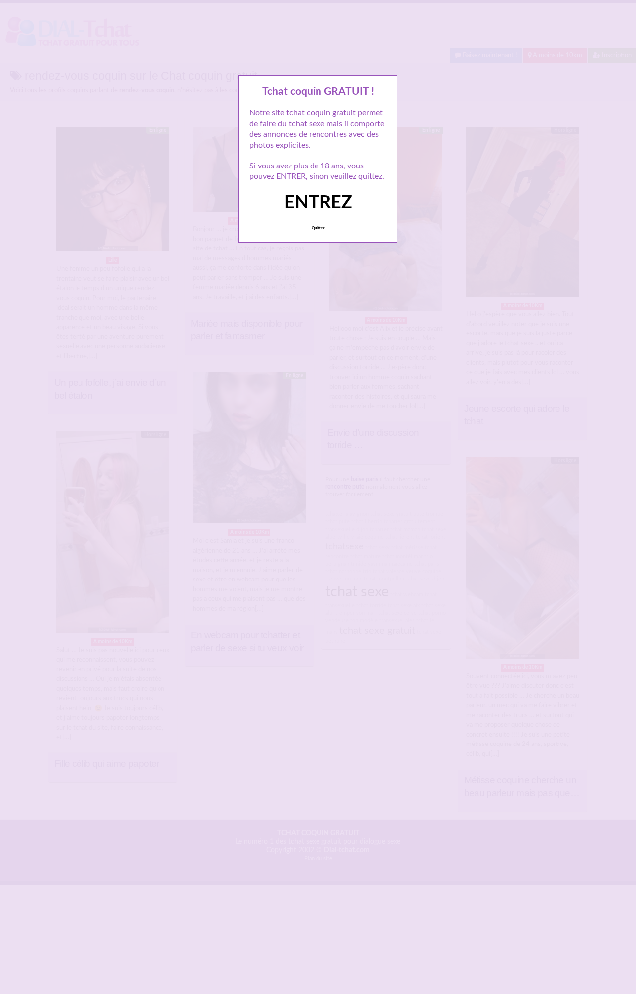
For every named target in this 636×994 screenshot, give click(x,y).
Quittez (318, 228)
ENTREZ (318, 203)
